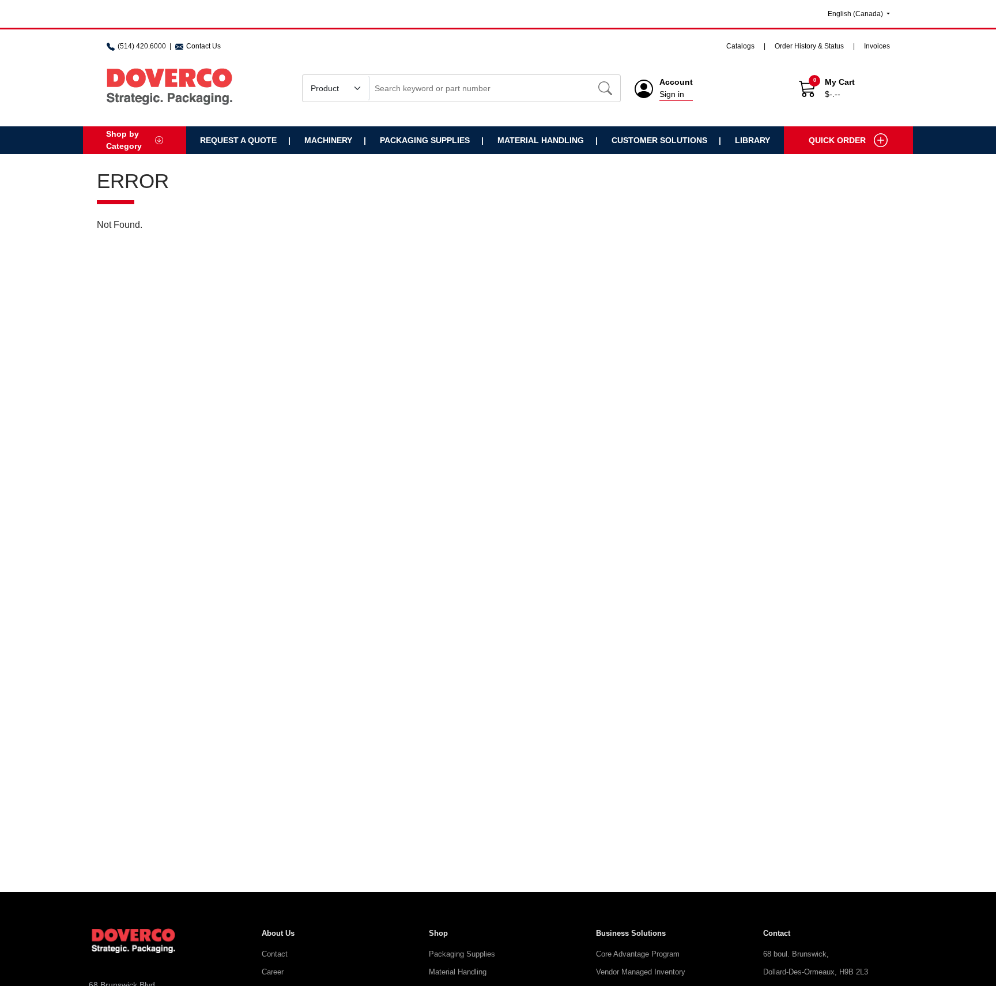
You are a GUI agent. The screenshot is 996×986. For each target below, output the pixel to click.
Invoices (877, 46)
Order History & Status (809, 46)
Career (273, 972)
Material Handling (540, 140)
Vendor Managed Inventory (640, 972)
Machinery (328, 140)
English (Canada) (856, 14)
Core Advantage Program (638, 954)
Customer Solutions (659, 140)
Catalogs (740, 46)
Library (752, 140)
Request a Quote (238, 140)
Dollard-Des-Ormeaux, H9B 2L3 (815, 972)
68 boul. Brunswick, (796, 954)
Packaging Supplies (425, 140)
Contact (275, 954)
